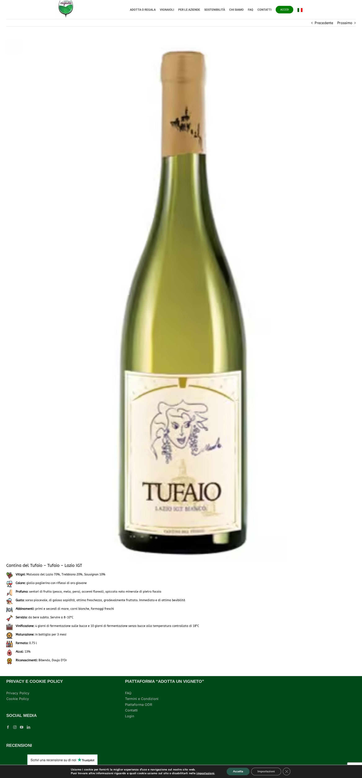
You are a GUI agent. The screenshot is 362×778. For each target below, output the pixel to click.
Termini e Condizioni (142, 699)
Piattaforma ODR (138, 704)
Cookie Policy (17, 699)
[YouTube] (21, 727)
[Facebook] (8, 727)
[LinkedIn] (28, 727)
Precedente (324, 23)
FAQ (128, 693)
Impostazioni (266, 771)
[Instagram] (15, 727)
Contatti (131, 710)
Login (129, 716)
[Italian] (300, 9)
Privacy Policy (17, 693)
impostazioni (205, 773)
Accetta (238, 771)
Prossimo (344, 23)
